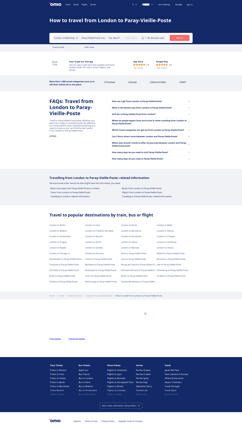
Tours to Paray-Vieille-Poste (98, 276)
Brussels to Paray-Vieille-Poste (171, 259)
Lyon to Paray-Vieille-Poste (133, 259)
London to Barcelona (131, 230)
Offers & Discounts (174, 378)
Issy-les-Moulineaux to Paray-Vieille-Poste (140, 281)
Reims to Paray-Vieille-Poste (134, 276)
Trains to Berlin (57, 382)
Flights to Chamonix (117, 370)
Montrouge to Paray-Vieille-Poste (101, 281)
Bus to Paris (84, 382)
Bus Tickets (84, 365)
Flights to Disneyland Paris (120, 382)
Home (52, 295)
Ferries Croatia (143, 374)
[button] (115, 38)
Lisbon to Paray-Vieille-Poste (98, 259)
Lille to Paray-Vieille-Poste (169, 264)
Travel (61, 295)
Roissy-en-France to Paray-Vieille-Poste (139, 264)
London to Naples (57, 247)
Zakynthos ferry (144, 386)
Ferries (93, 4)
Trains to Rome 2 (58, 370)
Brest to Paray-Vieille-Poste (62, 276)
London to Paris (92, 225)
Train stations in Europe (176, 374)
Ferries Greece (143, 370)
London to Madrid (58, 230)
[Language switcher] (147, 4)
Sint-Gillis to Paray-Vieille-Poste (64, 270)
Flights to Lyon (114, 374)
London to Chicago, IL (59, 253)
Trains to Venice (58, 378)
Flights (84, 4)
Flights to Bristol (115, 386)
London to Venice (165, 247)
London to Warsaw (130, 247)
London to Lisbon (129, 242)
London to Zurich (93, 242)
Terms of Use (91, 421)
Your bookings (164, 5)
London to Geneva (94, 247)
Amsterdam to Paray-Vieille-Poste (65, 259)
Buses (76, 4)
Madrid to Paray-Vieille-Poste (170, 253)
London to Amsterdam (60, 236)
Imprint (77, 421)
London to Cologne (166, 236)
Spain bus (83, 370)
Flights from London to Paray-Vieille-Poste (142, 192)
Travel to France (75, 295)
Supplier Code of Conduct (130, 421)
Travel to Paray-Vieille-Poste (99, 295)
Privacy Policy (107, 421)
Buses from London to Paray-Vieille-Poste (141, 188)
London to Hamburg (166, 242)
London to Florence (94, 253)
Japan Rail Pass (172, 370)
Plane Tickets (113, 365)
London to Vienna (165, 230)
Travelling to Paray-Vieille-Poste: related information (147, 196)
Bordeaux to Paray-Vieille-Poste (100, 264)
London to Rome (129, 225)
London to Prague (58, 242)
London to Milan (164, 225)
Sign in (190, 5)
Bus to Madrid (86, 386)
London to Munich (94, 236)
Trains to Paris (57, 374)
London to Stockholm (131, 236)
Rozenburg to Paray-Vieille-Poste (172, 270)
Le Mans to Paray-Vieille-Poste (171, 276)
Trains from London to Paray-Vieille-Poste (70, 192)
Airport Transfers (173, 382)
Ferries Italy (142, 382)
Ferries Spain (142, 378)
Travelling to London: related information (70, 196)
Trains (68, 4)
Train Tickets (56, 365)
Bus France (84, 374)
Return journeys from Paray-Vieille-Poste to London (75, 188)
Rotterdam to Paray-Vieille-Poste (100, 270)
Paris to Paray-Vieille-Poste (133, 253)
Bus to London (86, 378)
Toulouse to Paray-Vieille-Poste (64, 264)
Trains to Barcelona (59, 386)
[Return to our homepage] (57, 5)
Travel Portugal (172, 386)
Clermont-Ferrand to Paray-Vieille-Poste (140, 270)
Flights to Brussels (116, 378)
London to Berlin (57, 225)
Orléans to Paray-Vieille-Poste (63, 281)
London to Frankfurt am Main (99, 230)
